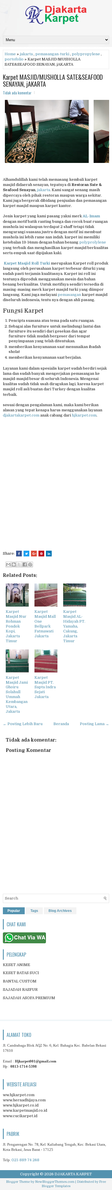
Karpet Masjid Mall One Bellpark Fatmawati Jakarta (45, 623)
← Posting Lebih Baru (23, 724)
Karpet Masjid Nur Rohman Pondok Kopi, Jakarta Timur (16, 626)
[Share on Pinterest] (41, 553)
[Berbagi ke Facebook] (25, 564)
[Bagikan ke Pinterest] (30, 564)
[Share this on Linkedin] (49, 553)
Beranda (61, 724)
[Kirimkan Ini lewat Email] (8, 564)
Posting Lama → (94, 724)
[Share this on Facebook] (19, 553)
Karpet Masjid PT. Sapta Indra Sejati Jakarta (45, 687)
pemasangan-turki (52, 54)
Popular (13, 911)
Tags (34, 911)
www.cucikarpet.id (20, 1116)
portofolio (14, 59)
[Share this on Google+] (34, 553)
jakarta (26, 54)
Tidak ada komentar (17, 93)
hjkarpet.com (84, 415)
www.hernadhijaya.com (24, 1100)
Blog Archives (60, 911)
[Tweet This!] (26, 553)
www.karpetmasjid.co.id (25, 1110)
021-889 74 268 (25, 1160)
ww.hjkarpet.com (18, 1095)
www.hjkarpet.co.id (20, 1105)
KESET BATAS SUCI (21, 973)
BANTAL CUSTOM (19, 981)
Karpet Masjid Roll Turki (27, 263)
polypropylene (86, 54)
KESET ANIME (16, 965)
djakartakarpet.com (21, 415)
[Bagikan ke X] (19, 564)
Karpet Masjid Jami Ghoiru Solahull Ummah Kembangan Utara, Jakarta (17, 694)
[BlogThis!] (14, 564)
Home (10, 54)
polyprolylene (92, 242)
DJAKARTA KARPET (73, 1174)
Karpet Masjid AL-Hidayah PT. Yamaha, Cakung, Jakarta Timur (74, 626)
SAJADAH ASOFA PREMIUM (29, 998)
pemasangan (69, 294)
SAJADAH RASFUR (20, 989)
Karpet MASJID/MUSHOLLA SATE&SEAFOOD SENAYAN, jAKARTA (53, 80)
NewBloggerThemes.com (54, 1182)
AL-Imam (91, 216)
